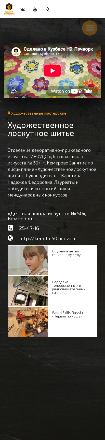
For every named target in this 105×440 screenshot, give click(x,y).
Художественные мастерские (38, 113)
